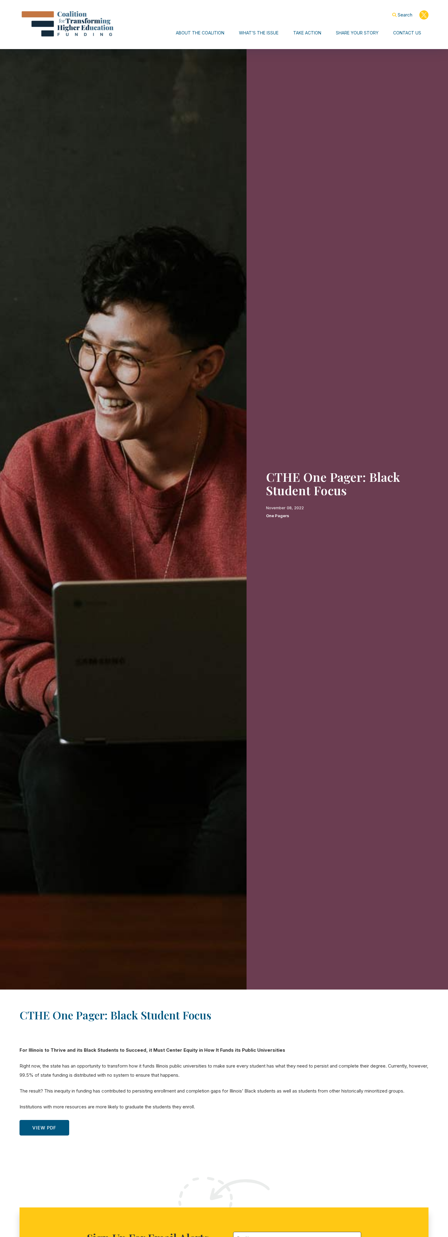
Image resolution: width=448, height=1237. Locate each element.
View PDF (44, 1128)
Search (405, 15)
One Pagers (277, 515)
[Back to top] (421, 1220)
